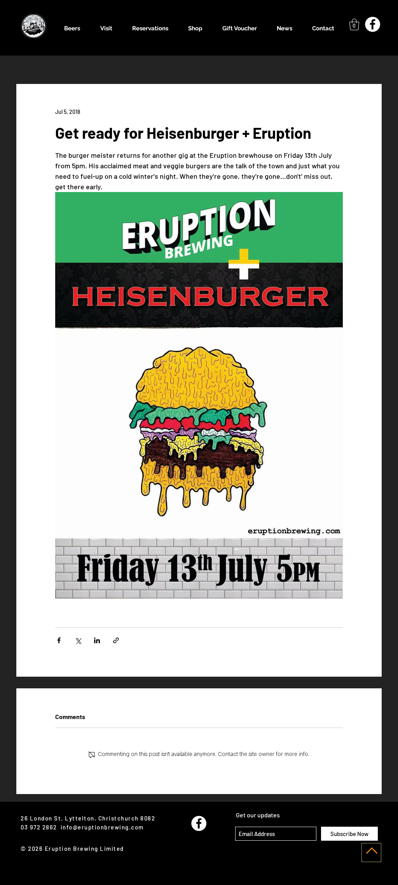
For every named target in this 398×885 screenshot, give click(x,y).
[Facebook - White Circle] (372, 24)
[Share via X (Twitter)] (78, 640)
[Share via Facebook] (59, 640)
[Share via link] (116, 640)
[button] (354, 24)
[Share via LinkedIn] (97, 640)
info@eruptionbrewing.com (102, 827)
